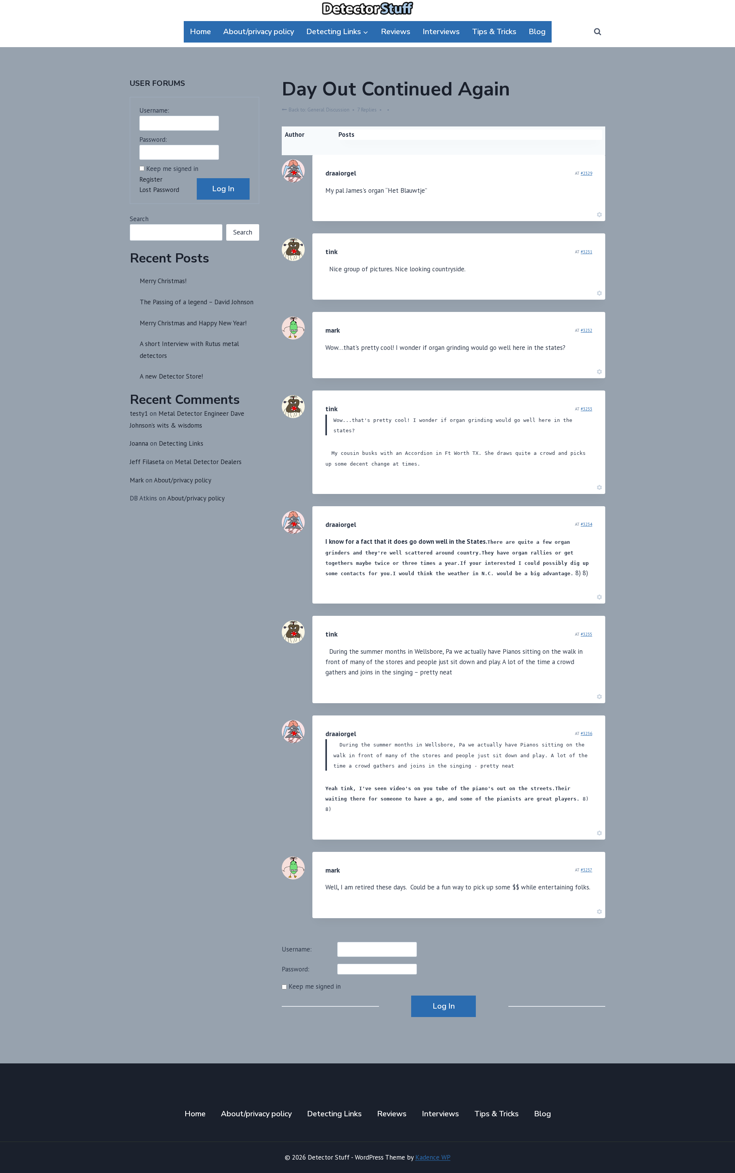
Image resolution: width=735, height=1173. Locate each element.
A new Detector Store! (171, 376)
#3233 (586, 409)
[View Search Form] (597, 31)
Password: (295, 969)
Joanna (139, 443)
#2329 (586, 173)
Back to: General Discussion (318, 109)
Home (200, 31)
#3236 (586, 733)
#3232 (586, 330)
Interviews (441, 31)
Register (150, 179)
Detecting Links (181, 443)
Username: (297, 949)
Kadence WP (433, 1157)
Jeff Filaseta (147, 462)
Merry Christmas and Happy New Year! (193, 323)
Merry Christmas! (163, 281)
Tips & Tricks (494, 31)
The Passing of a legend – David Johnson (196, 302)
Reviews (395, 31)
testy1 (139, 413)
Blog (537, 31)
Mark (137, 480)
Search (139, 219)
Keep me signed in (315, 986)
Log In (444, 1006)
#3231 (586, 251)
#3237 (586, 870)
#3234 (586, 524)
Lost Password (159, 189)
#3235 (586, 634)
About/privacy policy (258, 31)
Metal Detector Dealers (208, 462)
